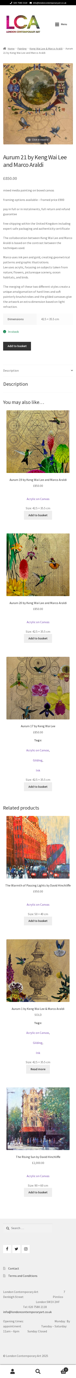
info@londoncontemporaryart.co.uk (49, 3)
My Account (12, 1371)
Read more (38, 1069)
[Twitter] (16, 1249)
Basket (58, 1368)
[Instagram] (26, 1249)
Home (11, 48)
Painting (22, 48)
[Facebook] (7, 1249)
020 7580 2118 (20, 3)
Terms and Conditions (22, 1276)
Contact (13, 1268)
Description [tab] (11, 370)
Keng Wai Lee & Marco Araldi (46, 48)
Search (38, 1371)
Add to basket (17, 346)
